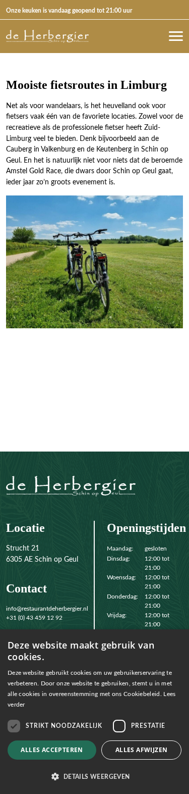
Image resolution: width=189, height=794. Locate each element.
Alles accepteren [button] (52, 750)
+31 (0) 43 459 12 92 (34, 618)
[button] (94, 776)
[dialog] (94, 711)
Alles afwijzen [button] (141, 750)
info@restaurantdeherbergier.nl (47, 609)
